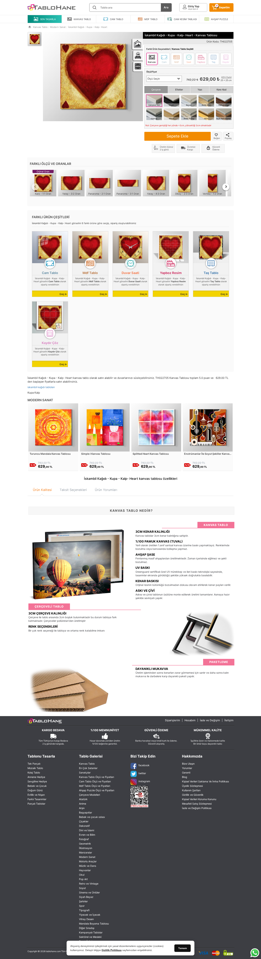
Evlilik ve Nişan (36, 794)
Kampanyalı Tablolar (90, 932)
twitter (142, 773)
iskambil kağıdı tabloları (41, 387)
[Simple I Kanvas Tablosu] (105, 427)
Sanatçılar (85, 772)
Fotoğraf (84, 839)
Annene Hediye (36, 776)
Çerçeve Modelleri (89, 794)
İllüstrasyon (85, 848)
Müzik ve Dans (87, 865)
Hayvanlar (85, 870)
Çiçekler (83, 821)
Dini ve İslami (86, 830)
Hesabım (189, 720)
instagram (144, 781)
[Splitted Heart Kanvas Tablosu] (156, 427)
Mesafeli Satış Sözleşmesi (197, 803)
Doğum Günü (35, 790)
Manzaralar (85, 852)
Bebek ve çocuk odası (92, 816)
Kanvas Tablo (87, 763)
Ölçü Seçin (153, 78)
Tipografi (84, 910)
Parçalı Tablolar (36, 803)
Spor (82, 905)
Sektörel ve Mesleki (90, 936)
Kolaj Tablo (34, 772)
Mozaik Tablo (35, 768)
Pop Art (83, 879)
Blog (184, 776)
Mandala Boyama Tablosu (94, 923)
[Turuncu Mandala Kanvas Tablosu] (53, 427)
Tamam (182, 948)
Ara (166, 7)
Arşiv (82, 808)
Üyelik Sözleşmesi (192, 785)
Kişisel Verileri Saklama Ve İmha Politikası (205, 781)
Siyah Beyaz (86, 896)
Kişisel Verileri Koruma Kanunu (199, 799)
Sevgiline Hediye (37, 781)
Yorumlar (187, 768)
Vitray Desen (86, 919)
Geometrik (85, 843)
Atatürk (83, 799)
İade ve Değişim (210, 720)
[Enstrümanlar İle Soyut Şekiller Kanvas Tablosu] (208, 427)
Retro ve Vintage (88, 883)
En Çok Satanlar (88, 768)
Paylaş (228, 138)
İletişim (228, 720)
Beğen (217, 138)
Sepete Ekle (177, 136)
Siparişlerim (172, 720)
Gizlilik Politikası (112, 950)
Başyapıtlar (85, 812)
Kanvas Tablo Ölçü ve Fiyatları (96, 776)
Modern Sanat (87, 856)
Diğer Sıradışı (86, 928)
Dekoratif (84, 825)
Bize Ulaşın (188, 763)
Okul (81, 874)
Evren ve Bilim (87, 834)
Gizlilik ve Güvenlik (192, 794)
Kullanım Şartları (191, 790)
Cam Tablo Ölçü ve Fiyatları (95, 781)
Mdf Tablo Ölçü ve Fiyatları (94, 785)
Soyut (82, 888)
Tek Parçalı (34, 763)
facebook (143, 765)
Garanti (186, 772)
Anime (82, 803)
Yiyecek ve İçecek (89, 914)
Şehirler (83, 901)
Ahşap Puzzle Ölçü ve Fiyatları (96, 790)
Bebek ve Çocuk (37, 785)
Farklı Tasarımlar (37, 799)
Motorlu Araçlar (88, 861)
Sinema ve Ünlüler (89, 892)
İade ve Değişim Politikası (196, 808)
